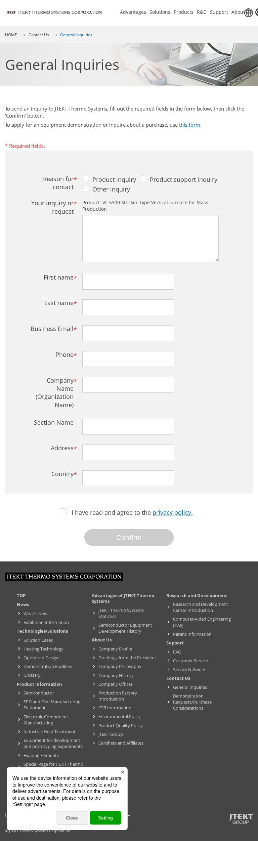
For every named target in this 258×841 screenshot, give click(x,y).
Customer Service (190, 661)
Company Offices (115, 684)
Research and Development (196, 595)
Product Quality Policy (120, 725)
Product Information (39, 684)
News (23, 604)
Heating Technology (43, 649)
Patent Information (192, 634)
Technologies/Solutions (42, 631)
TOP (21, 595)
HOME (11, 35)
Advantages (133, 12)
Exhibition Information (46, 622)
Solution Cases (38, 640)
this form (189, 124)
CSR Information (114, 708)
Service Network (189, 669)
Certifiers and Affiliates (120, 743)
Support (219, 12)
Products (184, 12)
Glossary (32, 675)
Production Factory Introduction (117, 696)
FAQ (177, 652)
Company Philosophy (119, 666)
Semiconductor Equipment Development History (125, 628)
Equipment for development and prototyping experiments (53, 743)
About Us (241, 12)
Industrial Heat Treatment (50, 731)
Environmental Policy (119, 716)
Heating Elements (41, 755)
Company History (116, 675)
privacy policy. (173, 512)
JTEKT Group (110, 734)
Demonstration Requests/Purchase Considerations (192, 702)
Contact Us (39, 35)
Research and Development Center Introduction (200, 607)
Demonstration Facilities (48, 666)
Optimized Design (41, 658)
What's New (35, 614)
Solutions (159, 12)
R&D (202, 12)
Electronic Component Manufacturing (46, 720)
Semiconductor (39, 693)
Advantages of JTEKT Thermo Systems (123, 598)
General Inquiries (190, 687)
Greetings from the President (127, 658)
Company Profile (115, 649)
